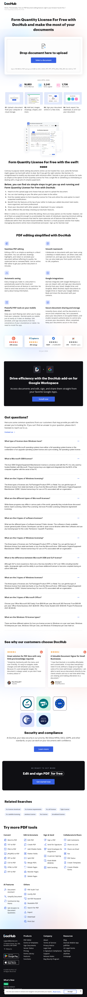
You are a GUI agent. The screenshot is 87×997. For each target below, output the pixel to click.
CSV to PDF (12, 863)
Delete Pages (32, 876)
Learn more (44, 749)
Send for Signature (54, 844)
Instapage (67, 956)
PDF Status (71, 858)
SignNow (66, 951)
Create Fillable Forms (72, 868)
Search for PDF (33, 908)
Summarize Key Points (13, 902)
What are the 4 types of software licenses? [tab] (24, 518)
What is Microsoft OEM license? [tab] (19, 459)
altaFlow (66, 954)
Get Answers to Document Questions (13, 910)
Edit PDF (31, 840)
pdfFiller (66, 945)
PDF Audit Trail (33, 890)
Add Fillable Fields (34, 849)
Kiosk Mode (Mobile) (51, 861)
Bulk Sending (52, 867)
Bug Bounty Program (51, 959)
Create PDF (32, 844)
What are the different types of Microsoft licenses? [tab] (27, 498)
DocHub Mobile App (71, 943)
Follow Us (9, 949)
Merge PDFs (32, 863)
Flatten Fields (33, 854)
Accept (70, 991)
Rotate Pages (32, 867)
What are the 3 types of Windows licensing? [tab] (24, 478)
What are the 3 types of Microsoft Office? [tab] (23, 597)
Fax (68, 854)
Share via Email (73, 849)
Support (47, 954)
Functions (27, 959)
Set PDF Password (34, 899)
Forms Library (29, 954)
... (56, 992)
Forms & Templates (31, 943)
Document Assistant (11, 891)
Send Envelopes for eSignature (54, 850)
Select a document (43, 60)
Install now (43, 399)
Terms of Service (50, 943)
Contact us (9, 432)
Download (31, 917)
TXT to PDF (12, 844)
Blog (65, 940)
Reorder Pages (33, 872)
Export (30, 912)
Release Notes (49, 956)
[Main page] (10, 4)
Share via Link (72, 844)
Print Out (31, 921)
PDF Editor (27, 940)
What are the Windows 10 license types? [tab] (22, 617)
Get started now (44, 782)
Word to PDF (12, 840)
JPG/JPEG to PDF (13, 854)
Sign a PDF (51, 840)
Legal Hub (47, 948)
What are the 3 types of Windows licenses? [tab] (24, 577)
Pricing (26, 951)
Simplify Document (15, 896)
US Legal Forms (69, 948)
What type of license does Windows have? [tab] (23, 441)
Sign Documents (30, 945)
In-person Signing (54, 856)
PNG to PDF (12, 849)
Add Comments (73, 840)
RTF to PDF (12, 872)
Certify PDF (32, 894)
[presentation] (43, 55)
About (46, 940)
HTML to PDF (12, 867)
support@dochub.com (10, 941)
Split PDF (31, 858)
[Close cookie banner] (81, 991)
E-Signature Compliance (53, 951)
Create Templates (74, 863)
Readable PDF (33, 903)
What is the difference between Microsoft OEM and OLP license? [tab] (33, 558)
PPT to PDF (12, 858)
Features (27, 956)
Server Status (29, 948)
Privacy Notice (49, 945)
